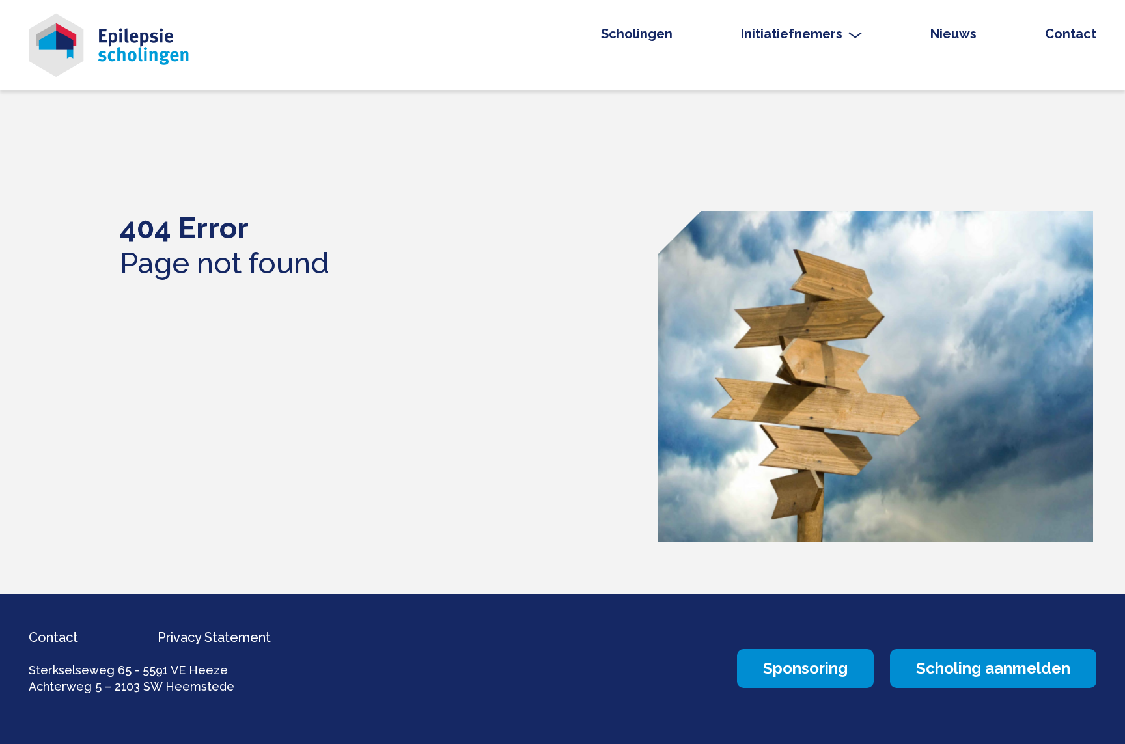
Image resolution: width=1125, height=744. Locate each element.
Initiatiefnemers (791, 33)
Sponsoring (805, 668)
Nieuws (953, 33)
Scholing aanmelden (993, 668)
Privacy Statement (214, 637)
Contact (1070, 33)
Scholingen (637, 33)
